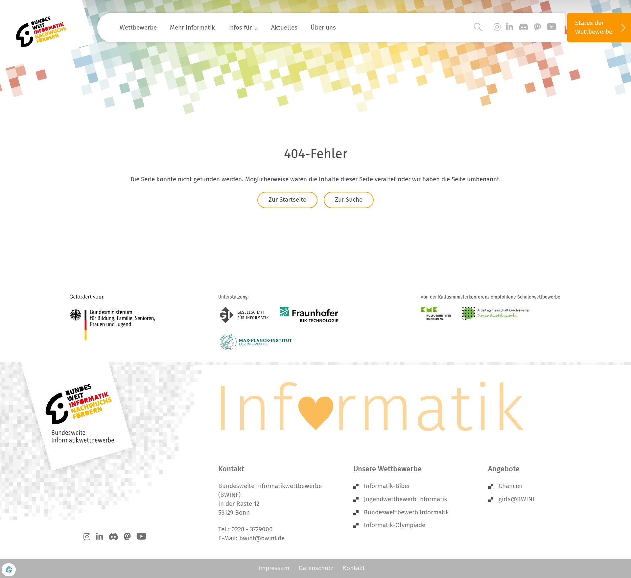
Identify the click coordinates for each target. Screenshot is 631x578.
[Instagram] (497, 27)
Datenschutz (316, 568)
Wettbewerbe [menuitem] (138, 27)
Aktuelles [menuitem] (284, 27)
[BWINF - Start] (44, 27)
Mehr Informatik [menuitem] (192, 27)
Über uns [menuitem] (323, 27)
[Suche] (478, 27)
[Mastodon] (537, 27)
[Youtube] (552, 27)
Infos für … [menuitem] (243, 27)
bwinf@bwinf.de (262, 538)
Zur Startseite (287, 199)
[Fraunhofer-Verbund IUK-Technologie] (309, 315)
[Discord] (523, 27)
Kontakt (354, 568)
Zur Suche (348, 199)
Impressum (273, 568)
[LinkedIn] (509, 27)
